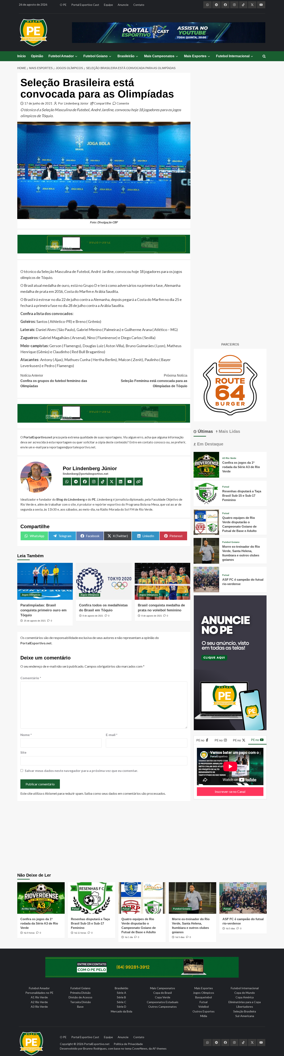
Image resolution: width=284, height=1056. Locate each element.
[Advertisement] (142, 838)
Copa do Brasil (162, 992)
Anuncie (123, 4)
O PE (63, 4)
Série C (121, 1002)
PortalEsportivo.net (97, 1044)
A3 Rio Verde (229, 458)
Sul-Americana (244, 1016)
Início (21, 56)
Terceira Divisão (80, 1002)
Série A (121, 992)
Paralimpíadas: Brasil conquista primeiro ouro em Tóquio (43, 610)
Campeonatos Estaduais (162, 1002)
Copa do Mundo (244, 992)
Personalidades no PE (39, 992)
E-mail (111, 735)
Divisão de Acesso (80, 997)
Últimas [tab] (204, 431)
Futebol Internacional (232, 56)
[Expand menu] (76, 56)
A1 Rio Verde (39, 997)
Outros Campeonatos (162, 1006)
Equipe (108, 4)
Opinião (37, 56)
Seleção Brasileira (244, 1011)
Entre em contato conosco (147, 442)
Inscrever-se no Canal (230, 791)
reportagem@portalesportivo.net (72, 447)
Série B (121, 997)
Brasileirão (126, 56)
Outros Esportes (204, 1011)
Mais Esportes (195, 56)
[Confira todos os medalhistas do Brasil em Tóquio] (103, 581)
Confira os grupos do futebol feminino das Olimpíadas (53, 381)
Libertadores (244, 1006)
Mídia (203, 1016)
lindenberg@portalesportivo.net (85, 473)
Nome (26, 735)
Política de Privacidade (128, 1044)
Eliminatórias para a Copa (244, 1002)
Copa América (245, 997)
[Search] (264, 56)
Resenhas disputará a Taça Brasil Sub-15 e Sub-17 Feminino (241, 495)
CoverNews (139, 1048)
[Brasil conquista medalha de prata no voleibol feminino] (162, 581)
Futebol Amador (61, 56)
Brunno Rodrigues (95, 1048)
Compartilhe (102, 103)
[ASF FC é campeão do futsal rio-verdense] (206, 579)
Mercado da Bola (121, 1011)
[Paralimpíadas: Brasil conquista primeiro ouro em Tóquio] (45, 581)
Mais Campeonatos (159, 56)
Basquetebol (203, 997)
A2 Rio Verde (39, 1002)
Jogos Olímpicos (31, 595)
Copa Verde (162, 997)
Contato (138, 4)
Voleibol (203, 1006)
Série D (121, 1006)
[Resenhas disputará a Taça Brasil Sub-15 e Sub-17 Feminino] (206, 493)
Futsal (225, 487)
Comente (123, 103)
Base (80, 1006)
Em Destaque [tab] (209, 444)
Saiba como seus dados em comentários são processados (124, 793)
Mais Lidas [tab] (228, 431)
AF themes (159, 1048)
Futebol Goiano (95, 56)
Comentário (30, 678)
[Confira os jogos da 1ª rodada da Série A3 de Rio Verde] (206, 464)
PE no (200, 740)
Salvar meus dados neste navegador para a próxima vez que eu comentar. (81, 771)
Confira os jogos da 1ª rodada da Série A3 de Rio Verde (241, 467)
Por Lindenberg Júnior (73, 103)
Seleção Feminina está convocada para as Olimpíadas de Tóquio (154, 381)
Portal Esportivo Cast (85, 4)
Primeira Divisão (80, 992)
